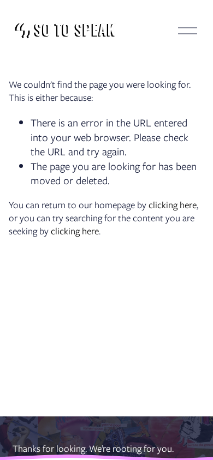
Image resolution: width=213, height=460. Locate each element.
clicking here (173, 204)
